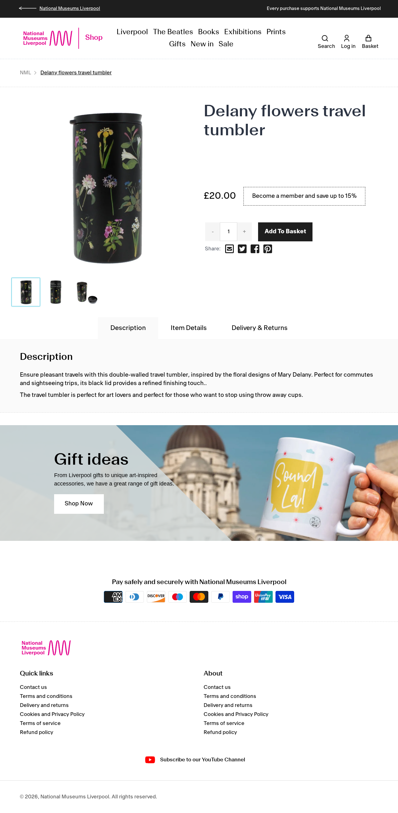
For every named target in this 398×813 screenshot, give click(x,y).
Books (208, 32)
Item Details (189, 328)
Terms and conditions (46, 696)
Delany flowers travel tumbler (76, 73)
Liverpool (132, 32)
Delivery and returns (44, 705)
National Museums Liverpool (69, 8)
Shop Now (79, 504)
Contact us (33, 687)
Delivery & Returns (260, 328)
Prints (276, 32)
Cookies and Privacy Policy (52, 714)
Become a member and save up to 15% (304, 196)
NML (25, 73)
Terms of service (40, 723)
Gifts (177, 44)
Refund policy (36, 732)
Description (128, 328)
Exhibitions (242, 32)
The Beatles (173, 32)
